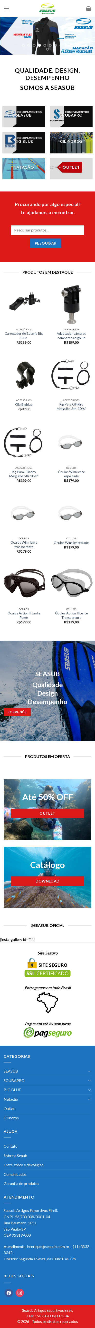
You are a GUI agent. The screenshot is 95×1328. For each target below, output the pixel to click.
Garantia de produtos (21, 1183)
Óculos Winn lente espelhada (71, 474)
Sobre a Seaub (15, 1155)
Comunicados (15, 1174)
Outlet (9, 1108)
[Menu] (7, 8)
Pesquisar (46, 243)
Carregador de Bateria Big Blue (24, 336)
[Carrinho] (88, 8)
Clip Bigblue (23, 404)
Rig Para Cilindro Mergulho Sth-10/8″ (23, 474)
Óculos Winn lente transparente (23, 545)
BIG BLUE (12, 1089)
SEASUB (11, 1071)
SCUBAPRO (14, 1080)
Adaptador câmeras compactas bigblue (71, 336)
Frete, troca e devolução (24, 1164)
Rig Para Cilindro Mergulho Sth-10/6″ (71, 406)
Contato (11, 1146)
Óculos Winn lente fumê (71, 543)
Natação (11, 1099)
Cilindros (11, 1117)
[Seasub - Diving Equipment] (47, 8)
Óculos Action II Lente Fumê (24, 615)
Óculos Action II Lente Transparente (71, 615)
